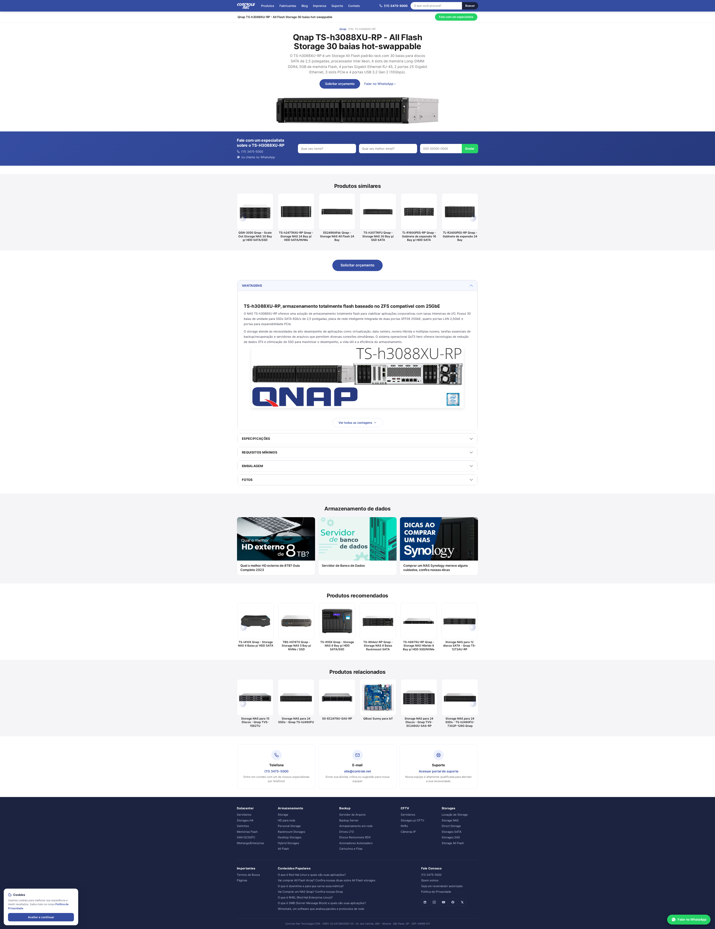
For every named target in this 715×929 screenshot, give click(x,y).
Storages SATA (451, 831)
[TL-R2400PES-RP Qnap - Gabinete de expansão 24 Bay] (460, 211)
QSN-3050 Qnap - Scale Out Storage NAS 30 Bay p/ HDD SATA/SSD (255, 236)
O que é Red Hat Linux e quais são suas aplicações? (312, 874)
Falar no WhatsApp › (379, 84)
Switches (243, 826)
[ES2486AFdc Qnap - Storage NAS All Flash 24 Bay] (337, 211)
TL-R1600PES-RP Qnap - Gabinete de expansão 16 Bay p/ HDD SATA (419, 236)
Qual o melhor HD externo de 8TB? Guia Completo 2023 (270, 568)
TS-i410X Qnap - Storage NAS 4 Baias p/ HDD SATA (255, 644)
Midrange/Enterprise (250, 843)
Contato (354, 6)
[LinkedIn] (425, 902)
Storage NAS (450, 820)
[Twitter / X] (462, 902)
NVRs (404, 826)
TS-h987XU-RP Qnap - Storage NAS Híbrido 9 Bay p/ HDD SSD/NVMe (418, 645)
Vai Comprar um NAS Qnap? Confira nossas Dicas (310, 891)
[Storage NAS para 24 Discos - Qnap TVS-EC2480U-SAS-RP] (419, 697)
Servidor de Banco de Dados (343, 565)
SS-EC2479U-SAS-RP (337, 718)
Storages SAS (451, 837)
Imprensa (319, 6)
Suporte (337, 6)
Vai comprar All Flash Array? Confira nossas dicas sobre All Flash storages (326, 880)
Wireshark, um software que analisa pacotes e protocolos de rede (321, 909)
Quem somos (429, 880)
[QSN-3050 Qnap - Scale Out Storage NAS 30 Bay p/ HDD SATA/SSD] (255, 211)
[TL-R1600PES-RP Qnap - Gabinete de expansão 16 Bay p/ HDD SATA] (419, 211)
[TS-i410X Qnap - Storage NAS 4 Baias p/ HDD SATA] (255, 621)
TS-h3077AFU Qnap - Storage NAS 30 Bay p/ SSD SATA (378, 236)
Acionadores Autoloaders (356, 843)
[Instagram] (434, 902)
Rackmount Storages (291, 831)
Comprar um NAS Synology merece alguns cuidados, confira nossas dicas (435, 568)
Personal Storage (289, 826)
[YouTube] (443, 902)
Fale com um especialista (456, 17)
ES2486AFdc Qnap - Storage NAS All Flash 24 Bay (337, 236)
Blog (304, 6)
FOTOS (247, 480)
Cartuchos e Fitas (351, 848)
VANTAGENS (252, 285)
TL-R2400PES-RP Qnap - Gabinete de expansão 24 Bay (460, 236)
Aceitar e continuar (41, 917)
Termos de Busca (248, 874)
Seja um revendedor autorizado (442, 886)
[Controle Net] (246, 6)
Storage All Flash (453, 843)
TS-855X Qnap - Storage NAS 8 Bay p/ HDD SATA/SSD (337, 645)
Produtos (267, 6)
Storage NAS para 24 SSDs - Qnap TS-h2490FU (296, 720)
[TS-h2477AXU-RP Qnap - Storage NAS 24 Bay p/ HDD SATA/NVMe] (296, 211)
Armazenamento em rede (356, 826)
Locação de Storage (455, 814)
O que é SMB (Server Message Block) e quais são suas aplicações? (322, 903)
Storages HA (245, 820)
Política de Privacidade (436, 891)
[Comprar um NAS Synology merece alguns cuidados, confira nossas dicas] (439, 539)
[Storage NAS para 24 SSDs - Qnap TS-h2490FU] (296, 697)
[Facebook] (453, 902)
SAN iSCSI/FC (246, 837)
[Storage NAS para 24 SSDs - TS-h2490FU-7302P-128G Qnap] (460, 697)
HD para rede (286, 820)
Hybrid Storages (288, 843)
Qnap (342, 29)
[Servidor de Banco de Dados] (357, 539)
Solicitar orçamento (340, 84)
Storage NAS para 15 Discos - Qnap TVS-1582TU (255, 722)
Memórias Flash (247, 831)
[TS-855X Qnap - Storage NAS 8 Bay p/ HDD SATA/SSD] (337, 621)
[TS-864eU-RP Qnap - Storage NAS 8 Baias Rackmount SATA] (378, 621)
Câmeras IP (408, 831)
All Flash (283, 848)
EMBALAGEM (252, 466)
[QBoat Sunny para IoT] (378, 697)
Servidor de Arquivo (352, 814)
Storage (283, 814)
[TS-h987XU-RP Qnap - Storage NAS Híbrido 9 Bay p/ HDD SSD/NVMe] (419, 621)
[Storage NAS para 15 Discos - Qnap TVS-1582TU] (255, 697)
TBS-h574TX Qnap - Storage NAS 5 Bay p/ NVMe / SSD (296, 645)
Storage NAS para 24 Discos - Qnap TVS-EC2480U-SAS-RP (419, 722)
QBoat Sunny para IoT (378, 718)
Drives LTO (346, 831)
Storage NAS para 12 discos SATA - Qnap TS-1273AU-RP (459, 645)
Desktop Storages (289, 837)
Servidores (244, 814)
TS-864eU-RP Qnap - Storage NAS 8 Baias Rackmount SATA (378, 645)
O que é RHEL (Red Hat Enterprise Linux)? (305, 897)
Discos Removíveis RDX (355, 837)
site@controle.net (357, 771)
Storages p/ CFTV (412, 820)
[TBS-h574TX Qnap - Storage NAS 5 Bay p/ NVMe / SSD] (296, 621)
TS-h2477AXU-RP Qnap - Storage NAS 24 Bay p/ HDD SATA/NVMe (296, 236)
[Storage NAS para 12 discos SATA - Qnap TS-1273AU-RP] (459, 621)
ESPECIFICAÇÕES (256, 438)
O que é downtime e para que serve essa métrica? (311, 886)
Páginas (242, 880)
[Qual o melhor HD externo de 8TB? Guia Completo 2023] (276, 539)
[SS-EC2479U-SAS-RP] (337, 697)
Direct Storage (451, 826)
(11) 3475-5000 (276, 771)
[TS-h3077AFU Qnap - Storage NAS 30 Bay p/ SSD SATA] (378, 211)
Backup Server (349, 820)
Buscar (470, 5)
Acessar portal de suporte (438, 771)
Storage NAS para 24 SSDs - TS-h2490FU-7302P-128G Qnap (459, 722)
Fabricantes (287, 6)
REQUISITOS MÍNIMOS (259, 452)
